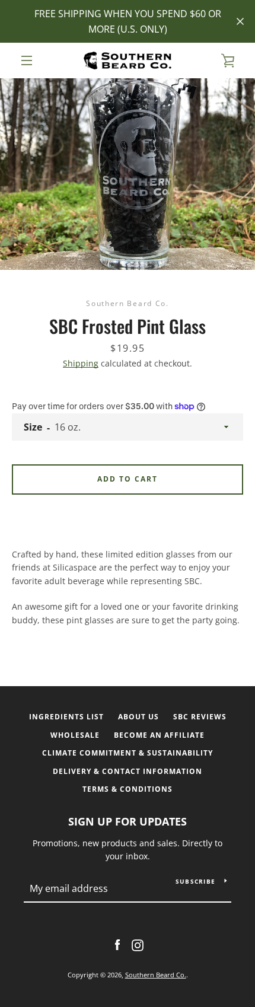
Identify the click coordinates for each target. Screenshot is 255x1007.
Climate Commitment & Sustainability (127, 753)
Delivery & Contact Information (127, 771)
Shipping (80, 363)
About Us (138, 717)
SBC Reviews (200, 717)
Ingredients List (66, 717)
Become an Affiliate (159, 735)
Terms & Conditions (127, 789)
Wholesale (75, 735)
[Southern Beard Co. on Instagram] (138, 944)
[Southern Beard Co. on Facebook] (117, 944)
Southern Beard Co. (155, 974)
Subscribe (195, 881)
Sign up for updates (127, 821)
